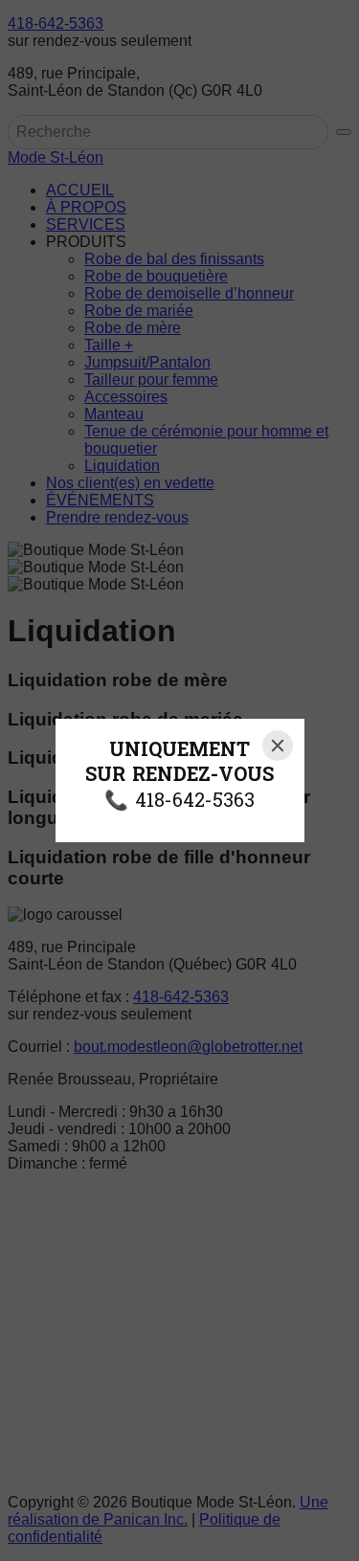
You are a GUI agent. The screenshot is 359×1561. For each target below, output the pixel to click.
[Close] (277, 745)
